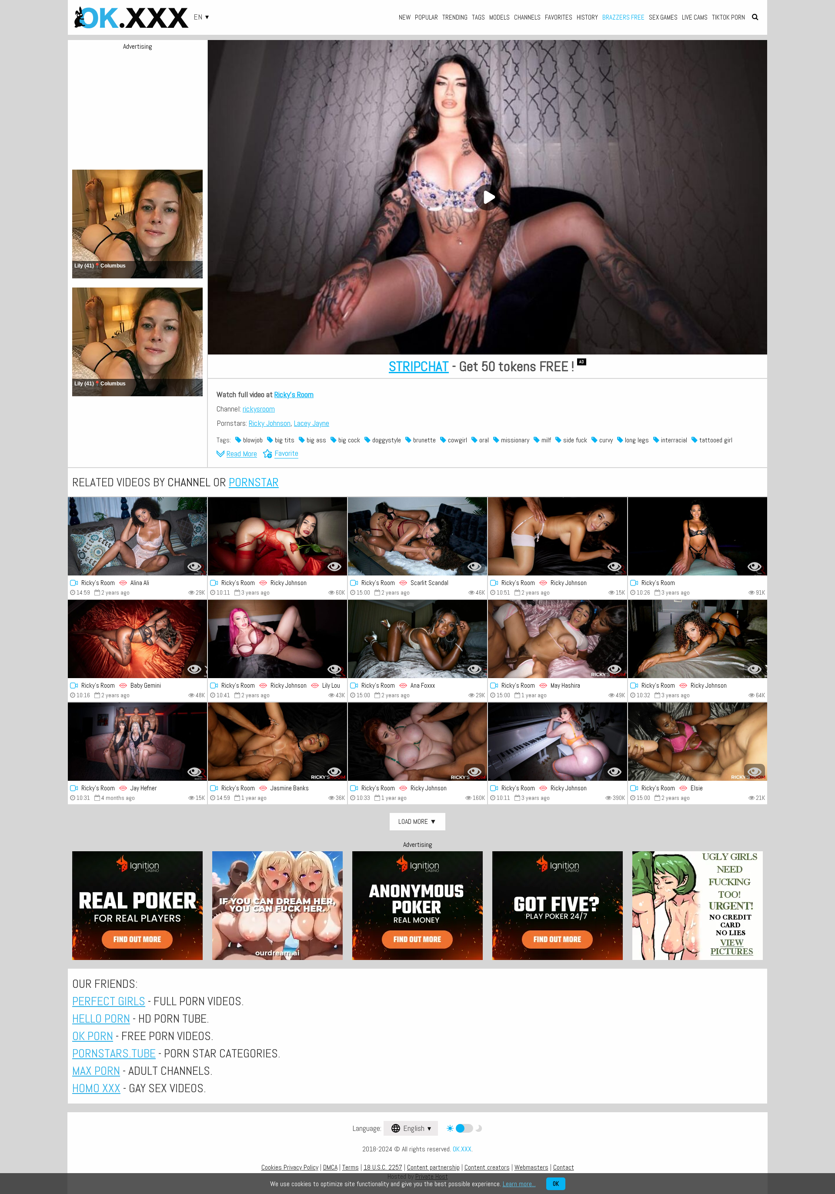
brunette (423, 440)
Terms (350, 1167)
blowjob (252, 440)
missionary (514, 440)
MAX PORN (96, 1070)
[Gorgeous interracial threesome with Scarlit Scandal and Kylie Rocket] (417, 536)
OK (556, 1183)
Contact (563, 1167)
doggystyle (386, 440)
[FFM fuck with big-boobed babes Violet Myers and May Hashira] (557, 639)
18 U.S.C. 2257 (383, 1167)
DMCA (330, 1167)
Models (499, 17)
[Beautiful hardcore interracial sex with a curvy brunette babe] (697, 536)
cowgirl (456, 440)
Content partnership (433, 1167)
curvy (605, 440)
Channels (527, 17)
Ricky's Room (294, 394)
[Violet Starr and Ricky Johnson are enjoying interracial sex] (277, 536)
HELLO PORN (101, 1018)
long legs (636, 440)
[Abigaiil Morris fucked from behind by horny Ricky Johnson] (417, 741)
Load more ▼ (417, 821)
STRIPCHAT (419, 366)
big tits (283, 440)
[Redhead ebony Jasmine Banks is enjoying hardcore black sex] (277, 741)
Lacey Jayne (311, 423)
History (587, 17)
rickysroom (259, 409)
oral (483, 440)
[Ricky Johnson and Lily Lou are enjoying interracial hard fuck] (277, 639)
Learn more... (519, 1183)
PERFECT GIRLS (108, 1001)
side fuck (574, 440)
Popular (426, 17)
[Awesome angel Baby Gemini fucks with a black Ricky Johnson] (137, 639)
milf (545, 440)
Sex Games (663, 17)
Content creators (487, 1167)
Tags (478, 17)
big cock (348, 440)
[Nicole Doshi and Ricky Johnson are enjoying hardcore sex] (557, 536)
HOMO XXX (96, 1088)
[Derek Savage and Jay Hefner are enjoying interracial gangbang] (137, 741)
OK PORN (92, 1035)
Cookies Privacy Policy (289, 1167)
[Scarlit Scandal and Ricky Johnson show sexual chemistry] (697, 639)
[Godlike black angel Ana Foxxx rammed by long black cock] (417, 639)
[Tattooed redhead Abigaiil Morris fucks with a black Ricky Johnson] (557, 741)
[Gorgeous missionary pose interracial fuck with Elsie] (697, 741)
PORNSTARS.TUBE (114, 1053)
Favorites (558, 17)
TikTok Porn (728, 17)
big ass (315, 440)
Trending (455, 17)
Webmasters (531, 1167)
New (405, 17)
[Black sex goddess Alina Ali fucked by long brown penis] (137, 536)
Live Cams (695, 17)
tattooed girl (715, 440)
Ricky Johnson (270, 423)
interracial (673, 440)
